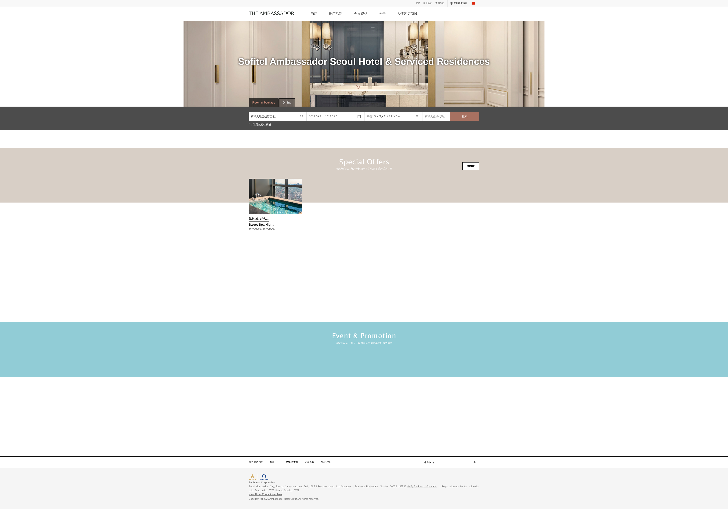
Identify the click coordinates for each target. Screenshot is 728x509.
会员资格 (360, 14)
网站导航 (325, 461)
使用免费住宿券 (262, 124)
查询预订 (439, 3)
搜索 (465, 116)
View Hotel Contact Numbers (265, 494)
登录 (418, 3)
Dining (287, 102)
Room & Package (263, 102)
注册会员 (427, 3)
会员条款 (309, 461)
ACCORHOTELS (260, 477)
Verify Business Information (422, 486)
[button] (353, 86)
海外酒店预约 (256, 461)
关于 (382, 14)
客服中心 (275, 461)
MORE (471, 166)
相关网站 (427, 462)
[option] (364, 75)
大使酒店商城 (407, 14)
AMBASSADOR (281, 477)
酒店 (314, 14)
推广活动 (335, 14)
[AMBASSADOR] (271, 14)
